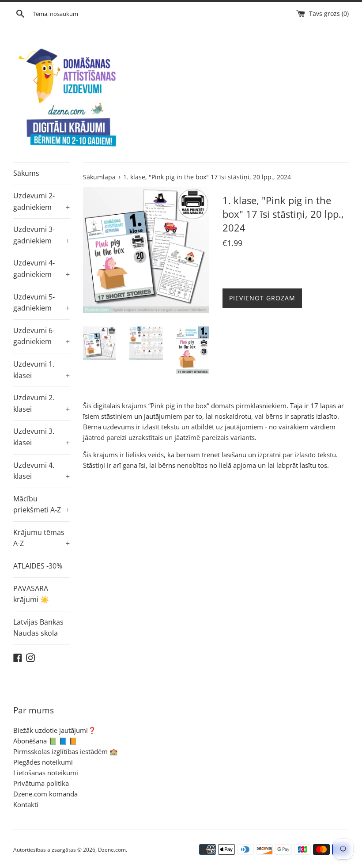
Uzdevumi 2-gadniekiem (41, 201)
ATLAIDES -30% (37, 566)
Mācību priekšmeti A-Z (41, 504)
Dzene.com (112, 849)
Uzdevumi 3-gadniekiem (41, 235)
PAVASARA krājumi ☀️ (31, 594)
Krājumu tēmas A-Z (41, 538)
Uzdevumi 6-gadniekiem (41, 336)
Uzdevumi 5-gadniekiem (41, 302)
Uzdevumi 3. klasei (41, 436)
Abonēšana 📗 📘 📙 (45, 740)
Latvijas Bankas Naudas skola (38, 627)
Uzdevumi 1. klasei (41, 369)
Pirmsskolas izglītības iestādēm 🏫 (65, 751)
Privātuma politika (41, 783)
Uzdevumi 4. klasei (41, 470)
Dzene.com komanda (45, 793)
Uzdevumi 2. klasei (41, 403)
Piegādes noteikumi (43, 762)
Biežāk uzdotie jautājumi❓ (54, 730)
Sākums (26, 173)
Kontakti (25, 804)
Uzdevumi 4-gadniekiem (41, 268)
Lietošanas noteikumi (45, 772)
